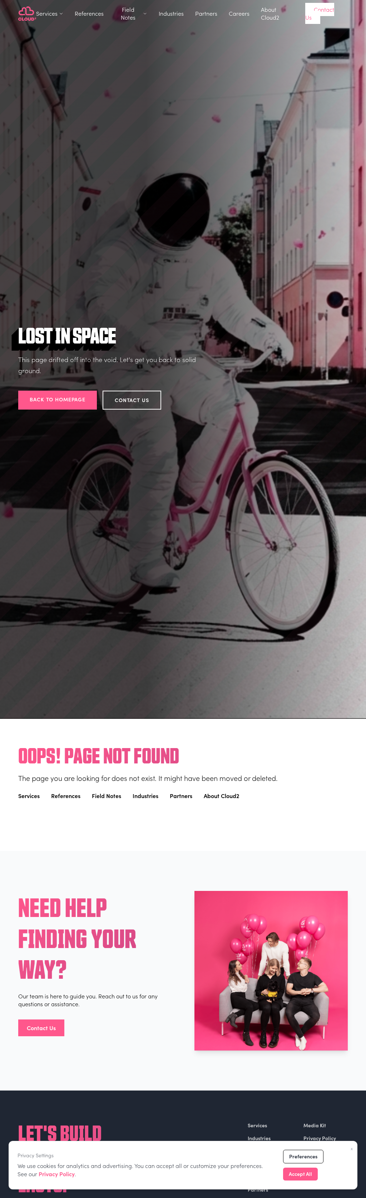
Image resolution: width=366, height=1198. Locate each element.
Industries (171, 13)
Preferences (303, 1156)
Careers (239, 13)
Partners (206, 13)
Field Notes (128, 13)
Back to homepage (57, 399)
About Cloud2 (270, 13)
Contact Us (319, 13)
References (89, 13)
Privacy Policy (57, 1174)
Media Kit (314, 1125)
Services (47, 13)
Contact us (132, 399)
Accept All (300, 1174)
